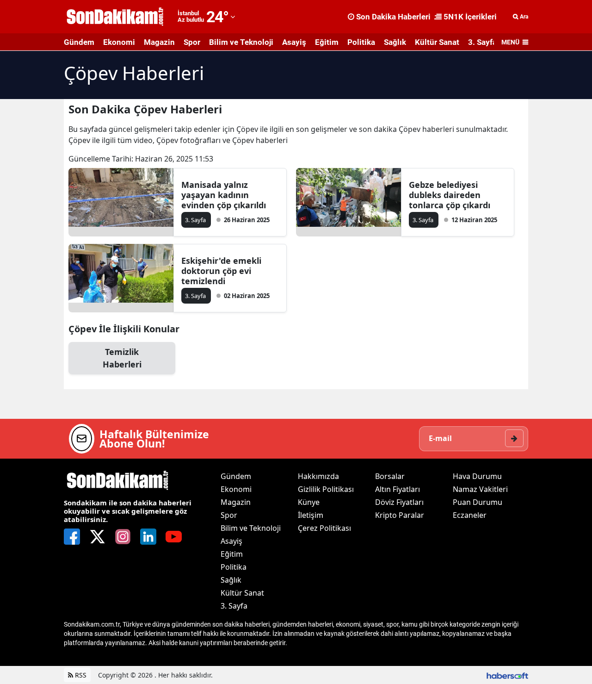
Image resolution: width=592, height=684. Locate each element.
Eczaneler (470, 515)
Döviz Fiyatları (399, 502)
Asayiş (294, 42)
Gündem (79, 42)
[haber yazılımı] (507, 675)
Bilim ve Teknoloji (241, 42)
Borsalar (390, 476)
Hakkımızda (318, 476)
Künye (309, 502)
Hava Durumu (477, 476)
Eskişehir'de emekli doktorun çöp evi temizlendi (221, 270)
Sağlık (395, 42)
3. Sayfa (482, 42)
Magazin (159, 42)
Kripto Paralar (399, 515)
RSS (79, 675)
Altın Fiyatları (397, 489)
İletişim (310, 515)
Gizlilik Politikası (326, 489)
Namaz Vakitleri (480, 489)
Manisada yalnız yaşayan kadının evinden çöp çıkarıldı (223, 195)
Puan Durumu (477, 502)
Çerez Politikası (324, 528)
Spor (192, 42)
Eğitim (327, 42)
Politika (361, 42)
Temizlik (122, 358)
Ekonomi (119, 42)
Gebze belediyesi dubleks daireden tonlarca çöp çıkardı (449, 195)
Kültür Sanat (437, 42)
